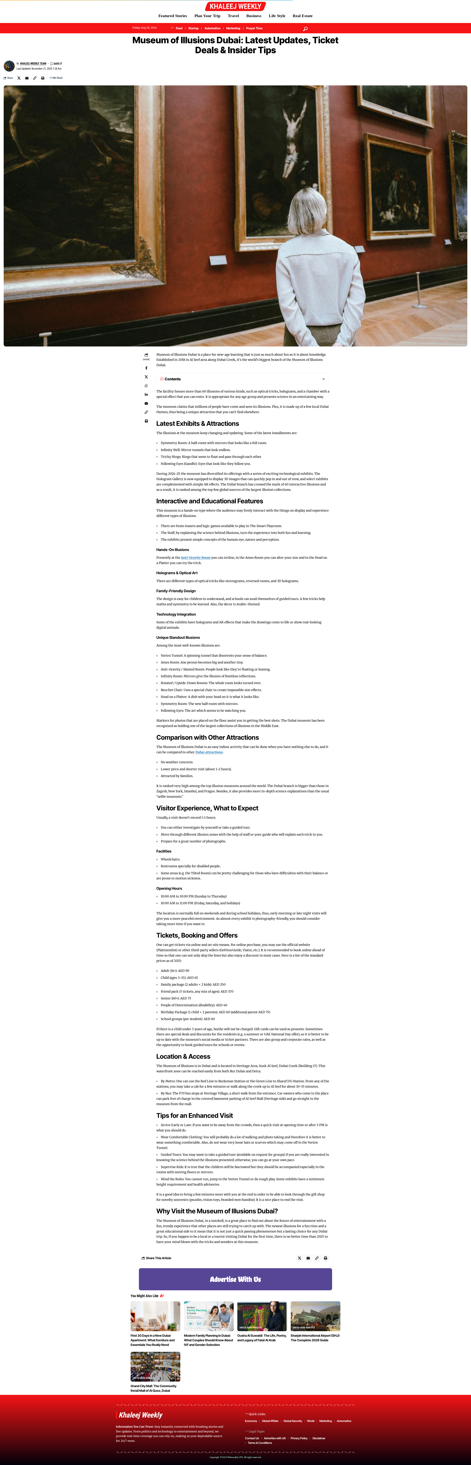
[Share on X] (19, 78)
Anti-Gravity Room (195, 558)
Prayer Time (254, 28)
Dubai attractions (209, 752)
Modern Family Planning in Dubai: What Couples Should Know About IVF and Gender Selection (208, 1340)
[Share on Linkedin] (146, 394)
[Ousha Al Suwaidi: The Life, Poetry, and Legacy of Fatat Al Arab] (262, 1316)
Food (179, 28)
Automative (212, 28)
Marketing (233, 28)
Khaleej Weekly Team (33, 63)
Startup (193, 28)
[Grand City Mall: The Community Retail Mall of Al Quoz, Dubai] (155, 1367)
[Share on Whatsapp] (146, 385)
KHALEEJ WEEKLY (235, 6)
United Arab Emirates (144, 1327)
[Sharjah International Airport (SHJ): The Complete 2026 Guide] (315, 1316)
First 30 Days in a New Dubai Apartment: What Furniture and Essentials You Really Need (153, 1340)
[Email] (27, 78)
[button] (319, 29)
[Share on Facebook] (146, 368)
